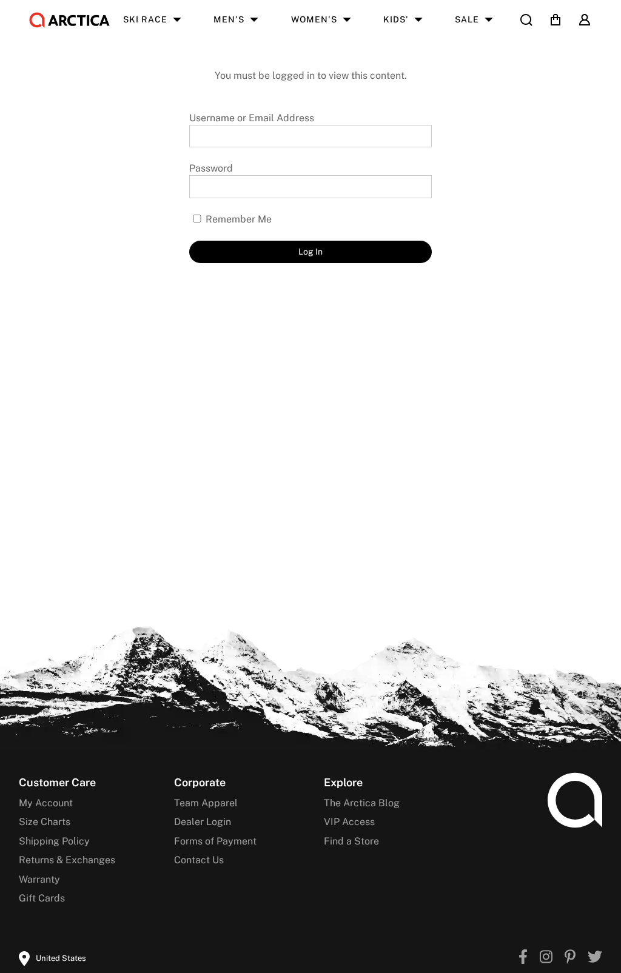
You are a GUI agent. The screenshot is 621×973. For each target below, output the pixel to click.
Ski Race (145, 19)
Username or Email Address (251, 118)
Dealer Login (202, 822)
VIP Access (349, 822)
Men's (228, 19)
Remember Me (237, 219)
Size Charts (44, 822)
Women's (314, 19)
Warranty (39, 879)
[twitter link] (595, 958)
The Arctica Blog (362, 803)
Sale (467, 19)
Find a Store (351, 841)
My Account (46, 803)
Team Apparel (206, 803)
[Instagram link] (546, 958)
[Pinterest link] (570, 958)
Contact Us (199, 860)
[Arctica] (69, 20)
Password (211, 168)
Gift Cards (42, 898)
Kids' (396, 19)
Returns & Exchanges (67, 860)
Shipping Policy (54, 841)
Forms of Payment (215, 841)
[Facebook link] (523, 958)
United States (61, 958)
